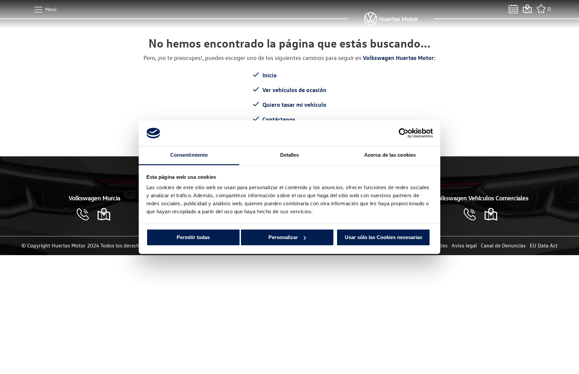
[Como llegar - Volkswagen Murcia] (103, 214)
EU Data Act (544, 245)
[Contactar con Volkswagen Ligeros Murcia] (473, 214)
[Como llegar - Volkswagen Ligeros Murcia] (490, 214)
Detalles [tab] (289, 155)
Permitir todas (193, 237)
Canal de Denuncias (503, 245)
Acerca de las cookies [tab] (390, 155)
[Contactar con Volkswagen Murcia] (86, 214)
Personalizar (283, 237)
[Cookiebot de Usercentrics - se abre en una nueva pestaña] (403, 133)
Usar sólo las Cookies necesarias (383, 237)
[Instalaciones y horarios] (527, 9)
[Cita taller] (513, 9)
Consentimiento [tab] (189, 155)
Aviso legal (464, 245)
